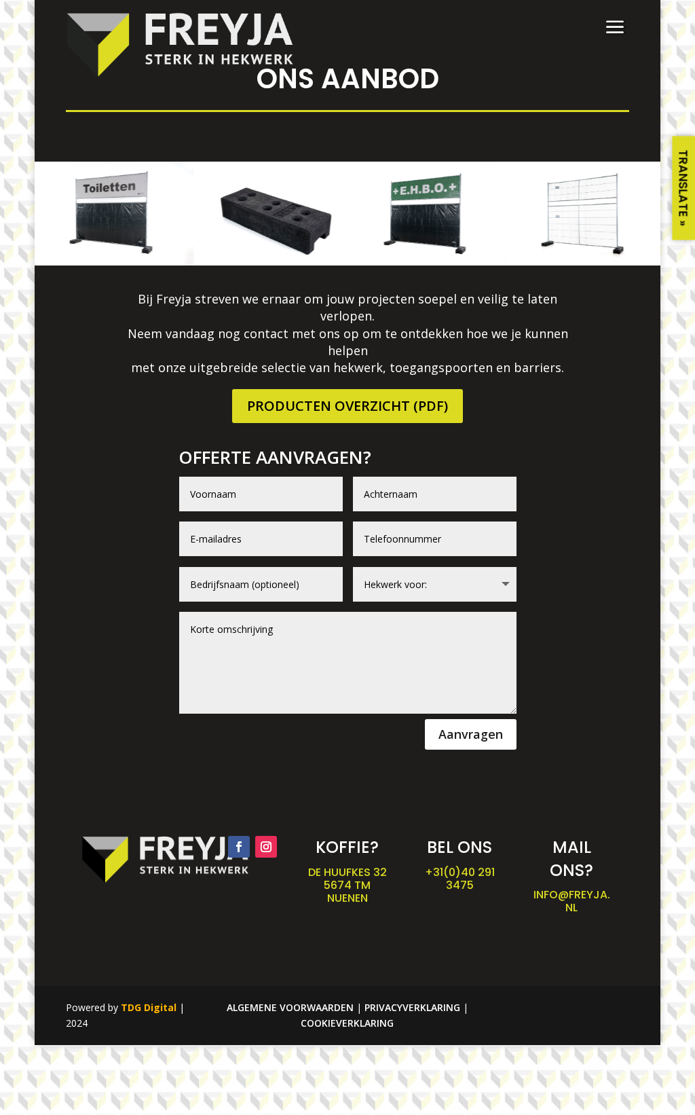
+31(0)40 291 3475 (460, 878)
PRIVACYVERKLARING (412, 1007)
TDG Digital (148, 1007)
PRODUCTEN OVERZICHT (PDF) (347, 406)
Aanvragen (470, 734)
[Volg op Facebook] (239, 847)
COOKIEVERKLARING (347, 1023)
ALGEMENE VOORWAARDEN (290, 1007)
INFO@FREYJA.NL (571, 901)
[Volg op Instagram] (266, 847)
